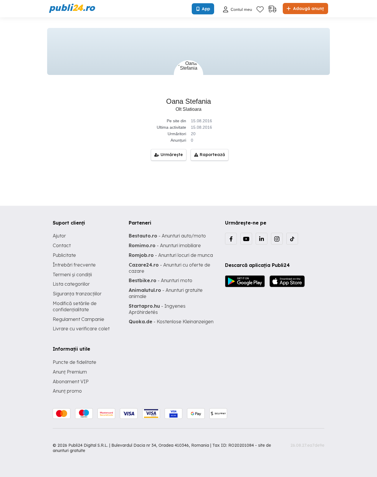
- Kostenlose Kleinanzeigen (171, 321)
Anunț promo (67, 391)
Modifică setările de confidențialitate (75, 306)
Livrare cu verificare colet (81, 329)
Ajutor (59, 236)
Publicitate (64, 255)
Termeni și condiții (72, 274)
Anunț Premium (70, 372)
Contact (62, 245)
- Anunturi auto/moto (167, 236)
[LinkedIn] (261, 238)
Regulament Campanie (78, 319)
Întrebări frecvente (74, 265)
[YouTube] (246, 238)
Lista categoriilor (71, 284)
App (206, 8)
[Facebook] (231, 238)
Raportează (212, 154)
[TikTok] (292, 238)
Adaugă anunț (308, 8)
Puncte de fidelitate (74, 362)
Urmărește (172, 154)
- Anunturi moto (160, 280)
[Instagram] (276, 238)
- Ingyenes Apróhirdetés (157, 309)
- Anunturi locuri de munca (171, 255)
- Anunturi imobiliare (165, 245)
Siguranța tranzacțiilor (77, 294)
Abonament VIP (71, 381)
